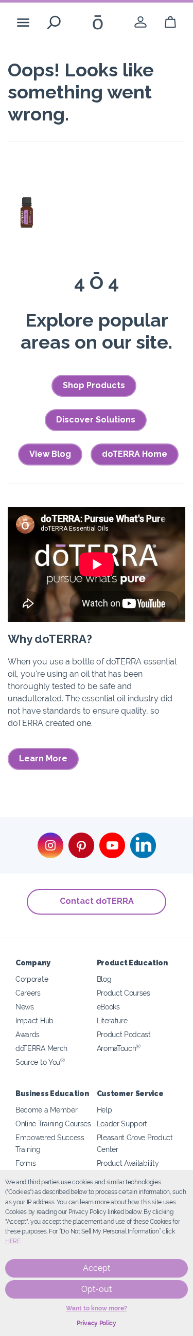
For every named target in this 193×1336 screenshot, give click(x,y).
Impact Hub (34, 1020)
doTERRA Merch (41, 1048)
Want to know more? (96, 1308)
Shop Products (94, 385)
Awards (27, 1034)
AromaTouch (119, 1048)
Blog (104, 979)
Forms (25, 1163)
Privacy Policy (96, 1323)
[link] (140, 22)
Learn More (43, 758)
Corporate (31, 979)
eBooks (108, 1006)
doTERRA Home (134, 454)
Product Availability (128, 1163)
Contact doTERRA (97, 901)
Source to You (40, 1062)
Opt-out (96, 1289)
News (24, 1006)
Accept (96, 1268)
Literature (112, 1020)
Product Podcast (124, 1034)
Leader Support (122, 1123)
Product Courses (123, 992)
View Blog (50, 454)
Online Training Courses (53, 1123)
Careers (28, 992)
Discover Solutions (95, 419)
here (13, 1241)
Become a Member (46, 1109)
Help (104, 1109)
